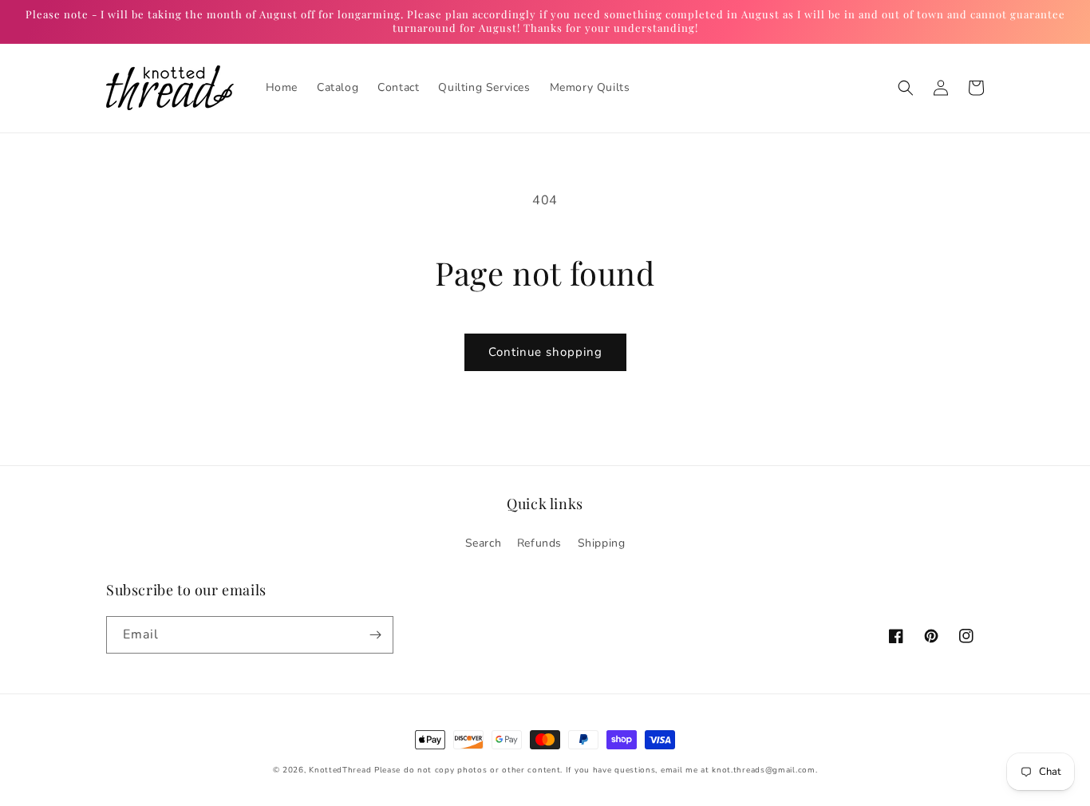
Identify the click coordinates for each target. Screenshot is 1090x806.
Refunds (539, 543)
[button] (905, 87)
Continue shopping (545, 352)
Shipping (602, 543)
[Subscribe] (375, 635)
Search (483, 543)
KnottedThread (340, 770)
